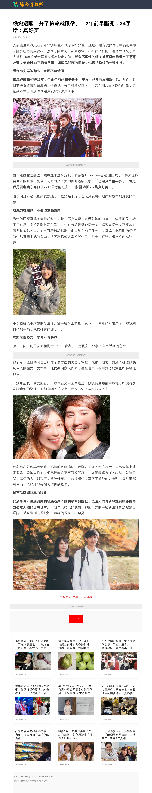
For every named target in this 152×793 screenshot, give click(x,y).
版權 (46, 780)
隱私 (41, 780)
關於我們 (18, 780)
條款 (36, 780)
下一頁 (76, 619)
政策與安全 (28, 780)
